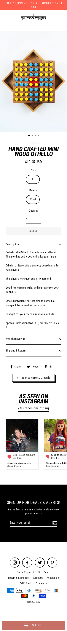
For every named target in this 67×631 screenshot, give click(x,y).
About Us (38, 577)
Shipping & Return (16, 350)
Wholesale (53, 577)
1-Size (32, 179)
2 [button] (33, 136)
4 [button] (38, 136)
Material (33, 190)
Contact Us (41, 583)
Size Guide (44, 572)
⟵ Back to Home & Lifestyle (33, 377)
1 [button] (29, 136)
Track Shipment (25, 572)
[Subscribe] (54, 523)
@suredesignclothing (33, 408)
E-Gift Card (25, 583)
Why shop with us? (16, 339)
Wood (33, 199)
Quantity (33, 210)
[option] (33, 81)
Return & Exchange (18, 577)
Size (33, 170)
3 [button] (35, 136)
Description (12, 244)
